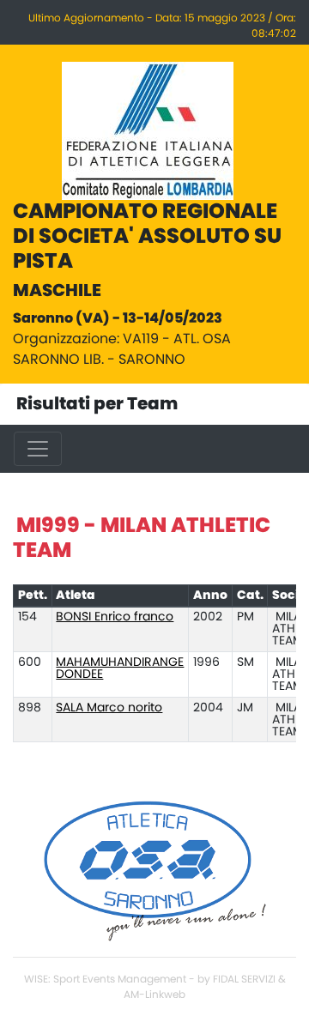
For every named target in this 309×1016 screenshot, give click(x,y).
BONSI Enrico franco (114, 617)
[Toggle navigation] (38, 449)
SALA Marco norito (109, 708)
